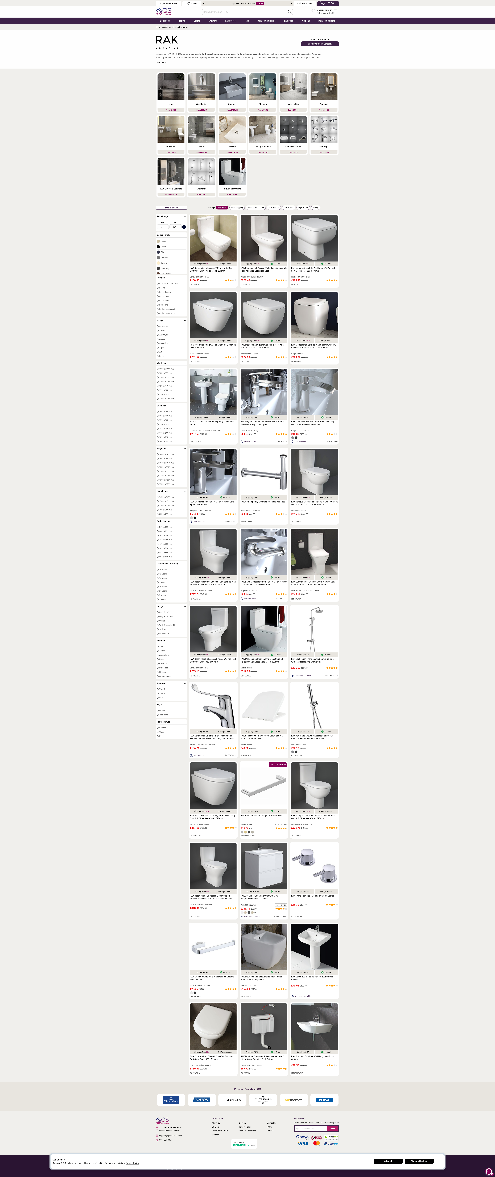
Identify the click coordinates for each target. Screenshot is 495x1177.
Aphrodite (163, 343)
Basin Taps (164, 296)
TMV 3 (162, 693)
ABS (161, 646)
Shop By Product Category (320, 44)
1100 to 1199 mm (166, 377)
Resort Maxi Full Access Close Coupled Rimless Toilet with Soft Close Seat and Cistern (211, 897)
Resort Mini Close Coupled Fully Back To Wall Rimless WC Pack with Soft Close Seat (213, 583)
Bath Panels (164, 305)
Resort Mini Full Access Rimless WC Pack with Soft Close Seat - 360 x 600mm (213, 660)
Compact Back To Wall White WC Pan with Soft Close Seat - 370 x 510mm (211, 1057)
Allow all (388, 1161)
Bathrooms (165, 21)
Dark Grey (165, 268)
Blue (163, 252)
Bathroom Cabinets (167, 309)
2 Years (162, 595)
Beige (163, 241)
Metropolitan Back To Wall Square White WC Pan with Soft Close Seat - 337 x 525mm (313, 346)
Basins (197, 21)
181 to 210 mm (165, 437)
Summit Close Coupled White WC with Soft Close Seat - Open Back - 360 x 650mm (313, 583)
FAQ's (269, 1127)
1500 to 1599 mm (166, 497)
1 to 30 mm (164, 394)
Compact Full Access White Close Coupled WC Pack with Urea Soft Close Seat (264, 269)
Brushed (162, 728)
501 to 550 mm (165, 548)
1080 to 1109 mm (166, 467)
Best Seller (222, 207)
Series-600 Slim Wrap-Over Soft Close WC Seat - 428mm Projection (262, 737)
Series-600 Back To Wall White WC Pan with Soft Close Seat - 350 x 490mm (313, 269)
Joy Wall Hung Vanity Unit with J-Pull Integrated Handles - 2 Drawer (260, 897)
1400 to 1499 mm (166, 399)
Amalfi (162, 330)
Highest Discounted (256, 208)
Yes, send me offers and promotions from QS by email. (317, 1122)
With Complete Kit (167, 625)
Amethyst (163, 335)
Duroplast (163, 668)
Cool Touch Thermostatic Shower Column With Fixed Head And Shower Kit (312, 660)
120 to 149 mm (165, 386)
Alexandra (163, 326)
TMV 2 (162, 689)
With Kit (162, 629)
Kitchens (306, 21)
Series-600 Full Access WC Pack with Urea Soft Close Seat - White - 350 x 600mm (211, 269)
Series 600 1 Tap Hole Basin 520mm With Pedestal (312, 978)
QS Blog (215, 1127)
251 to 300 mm (165, 527)
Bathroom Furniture (266, 21)
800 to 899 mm (165, 514)
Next (291, 3)
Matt (161, 736)
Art (160, 352)
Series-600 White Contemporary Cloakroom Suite (212, 423)
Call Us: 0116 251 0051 (328, 10)
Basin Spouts (165, 292)
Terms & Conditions (247, 1131)
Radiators (288, 21)
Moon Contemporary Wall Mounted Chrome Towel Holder (212, 978)
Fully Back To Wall (167, 616)
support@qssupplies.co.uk (170, 1135)
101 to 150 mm (165, 416)
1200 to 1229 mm (166, 480)
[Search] (289, 12)
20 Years (163, 586)
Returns (270, 1131)
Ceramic (163, 663)
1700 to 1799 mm (166, 501)
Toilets (182, 21)
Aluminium (164, 655)
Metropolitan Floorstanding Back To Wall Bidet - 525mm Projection (261, 978)
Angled (162, 339)
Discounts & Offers (220, 1131)
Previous (203, 3)
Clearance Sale (170, 3)
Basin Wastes (165, 300)
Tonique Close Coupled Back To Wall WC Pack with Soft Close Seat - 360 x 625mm (314, 503)
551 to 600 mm (165, 552)
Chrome (164, 257)
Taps (246, 21)
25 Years (163, 591)
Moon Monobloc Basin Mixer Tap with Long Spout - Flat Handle (212, 503)
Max (175, 222)
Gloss (161, 732)
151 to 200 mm (165, 433)
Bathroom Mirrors (326, 21)
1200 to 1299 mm (166, 382)
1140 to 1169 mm (166, 475)
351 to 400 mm (165, 540)
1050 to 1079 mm (166, 463)
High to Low (303, 208)
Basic (161, 356)
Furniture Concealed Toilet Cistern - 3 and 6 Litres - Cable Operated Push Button (262, 1057)
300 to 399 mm (165, 531)
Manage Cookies (419, 1161)
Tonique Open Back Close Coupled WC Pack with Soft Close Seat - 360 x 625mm (313, 817)
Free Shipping (237, 208)
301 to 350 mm (165, 535)
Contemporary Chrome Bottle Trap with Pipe (263, 502)
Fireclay (162, 672)
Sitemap (215, 1135)
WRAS (162, 698)
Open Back (163, 621)
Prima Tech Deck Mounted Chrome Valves (312, 896)
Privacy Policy (245, 1127)
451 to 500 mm (165, 544)
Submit (332, 1128)
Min (162, 222)
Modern (162, 710)
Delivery (242, 1123)
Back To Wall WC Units (169, 283)
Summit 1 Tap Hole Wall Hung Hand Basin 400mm (312, 1057)
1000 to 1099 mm (166, 369)
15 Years (163, 578)
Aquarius (163, 347)
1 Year (162, 582)
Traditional (163, 715)
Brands (194, 3)
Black (163, 247)
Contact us (271, 1123)
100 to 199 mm (165, 373)
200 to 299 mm (165, 441)
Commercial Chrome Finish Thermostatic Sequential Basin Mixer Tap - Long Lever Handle (211, 737)
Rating (315, 208)
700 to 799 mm (165, 510)
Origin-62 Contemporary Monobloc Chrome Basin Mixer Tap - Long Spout (262, 423)
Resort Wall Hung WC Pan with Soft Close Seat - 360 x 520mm (213, 346)
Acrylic (162, 651)
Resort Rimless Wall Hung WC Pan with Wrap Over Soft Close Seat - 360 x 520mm (212, 817)
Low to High (289, 208)
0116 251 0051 (165, 1140)
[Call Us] (313, 11)
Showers (213, 21)
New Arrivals (274, 208)
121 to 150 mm (165, 390)
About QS (216, 1123)
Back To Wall (165, 612)
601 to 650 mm (165, 557)
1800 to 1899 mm (166, 505)
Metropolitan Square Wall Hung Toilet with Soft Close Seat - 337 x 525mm (262, 346)
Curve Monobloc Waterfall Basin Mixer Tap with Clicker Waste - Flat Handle (313, 423)
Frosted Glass (165, 676)
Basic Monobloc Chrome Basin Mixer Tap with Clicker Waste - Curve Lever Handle (264, 583)
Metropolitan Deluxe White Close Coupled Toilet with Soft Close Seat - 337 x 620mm (262, 660)
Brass (161, 659)
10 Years (163, 569)
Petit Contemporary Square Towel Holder (261, 815)
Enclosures (230, 21)
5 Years (162, 599)
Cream (164, 263)
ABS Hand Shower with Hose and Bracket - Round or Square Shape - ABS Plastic (312, 737)
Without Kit (164, 633)
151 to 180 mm (165, 428)
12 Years (163, 574)
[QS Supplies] (163, 11)
